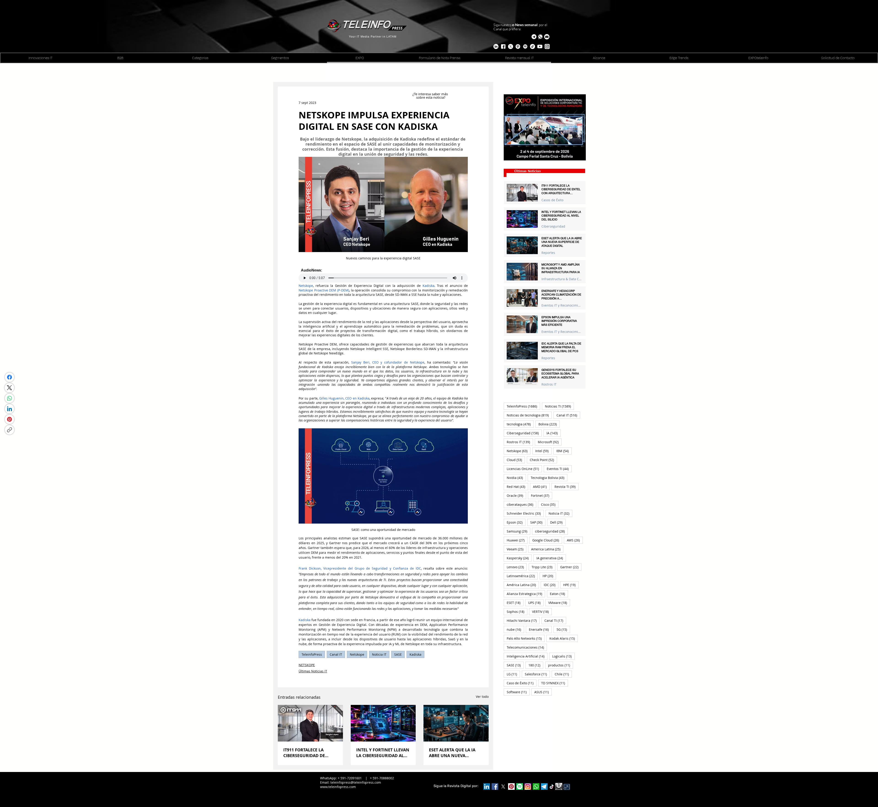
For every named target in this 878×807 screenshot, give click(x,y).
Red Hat (517, 486)
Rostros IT (549, 384)
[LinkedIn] (9, 408)
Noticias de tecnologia (529, 415)
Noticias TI (559, 406)
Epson (516, 522)
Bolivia (549, 424)
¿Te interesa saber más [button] (430, 94)
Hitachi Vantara (523, 620)
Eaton (559, 593)
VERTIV (542, 611)
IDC (551, 584)
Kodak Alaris (563, 638)
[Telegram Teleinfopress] (534, 36)
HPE (570, 584)
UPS (535, 602)
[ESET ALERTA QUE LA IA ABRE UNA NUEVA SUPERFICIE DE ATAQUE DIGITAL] (456, 723)
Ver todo (482, 696)
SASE (398, 654)
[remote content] (383, 275)
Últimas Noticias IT (313, 671)
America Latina (547, 549)
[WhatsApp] (9, 398)
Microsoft (550, 442)
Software (518, 692)
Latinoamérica (522, 575)
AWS (575, 540)
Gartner (570, 567)
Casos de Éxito (552, 200)
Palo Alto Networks (526, 638)
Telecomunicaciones (527, 647)
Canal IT (336, 654)
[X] (510, 46)
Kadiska (415, 654)
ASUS (543, 692)
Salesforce (537, 674)
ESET (515, 602)
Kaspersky (519, 558)
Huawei (517, 540)
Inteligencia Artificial (527, 656)
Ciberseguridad (553, 226)
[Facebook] (9, 377)
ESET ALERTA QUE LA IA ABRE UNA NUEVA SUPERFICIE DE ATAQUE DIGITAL (452, 752)
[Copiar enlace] (9, 430)
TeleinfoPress (312, 654)
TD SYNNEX (554, 683)
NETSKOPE (307, 665)
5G (563, 629)
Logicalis (563, 656)
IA (553, 433)
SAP (537, 522)
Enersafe (540, 629)
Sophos (517, 611)
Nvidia (516, 477)
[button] (546, 36)
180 (535, 665)
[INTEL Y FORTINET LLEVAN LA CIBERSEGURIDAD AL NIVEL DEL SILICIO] (383, 723)
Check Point (543, 459)
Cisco (549, 504)
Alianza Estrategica (526, 593)
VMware (559, 602)
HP (549, 575)
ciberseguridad (551, 531)
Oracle (516, 495)
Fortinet (541, 495)
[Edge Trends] (525, 46)
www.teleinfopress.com (338, 787)
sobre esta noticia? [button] (430, 97)
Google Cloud (547, 540)
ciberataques (521, 504)
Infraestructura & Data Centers (561, 279)
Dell (557, 522)
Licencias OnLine (524, 468)
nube (515, 629)
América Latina (523, 584)
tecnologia (520, 424)
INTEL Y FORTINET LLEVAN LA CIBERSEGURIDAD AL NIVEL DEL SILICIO (382, 752)
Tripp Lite (543, 567)
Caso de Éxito (521, 683)
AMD (541, 486)
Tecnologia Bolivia (549, 477)
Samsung (518, 531)
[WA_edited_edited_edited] (536, 786)
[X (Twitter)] (9, 387)
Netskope (357, 654)
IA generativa (551, 558)
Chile (563, 674)
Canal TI (555, 620)
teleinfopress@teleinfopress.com (355, 782)
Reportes (548, 253)
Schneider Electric (525, 513)
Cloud (516, 459)
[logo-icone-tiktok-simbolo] (551, 786)
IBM (564, 450)
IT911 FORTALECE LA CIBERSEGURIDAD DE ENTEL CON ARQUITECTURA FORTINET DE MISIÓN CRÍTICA (309, 752)
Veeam (516, 549)
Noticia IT (379, 654)
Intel (543, 450)
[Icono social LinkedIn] (486, 786)
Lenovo (517, 567)
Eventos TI (559, 468)
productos (560, 665)
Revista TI (566, 486)
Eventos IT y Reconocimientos (561, 305)
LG (513, 674)
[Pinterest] (9, 419)
